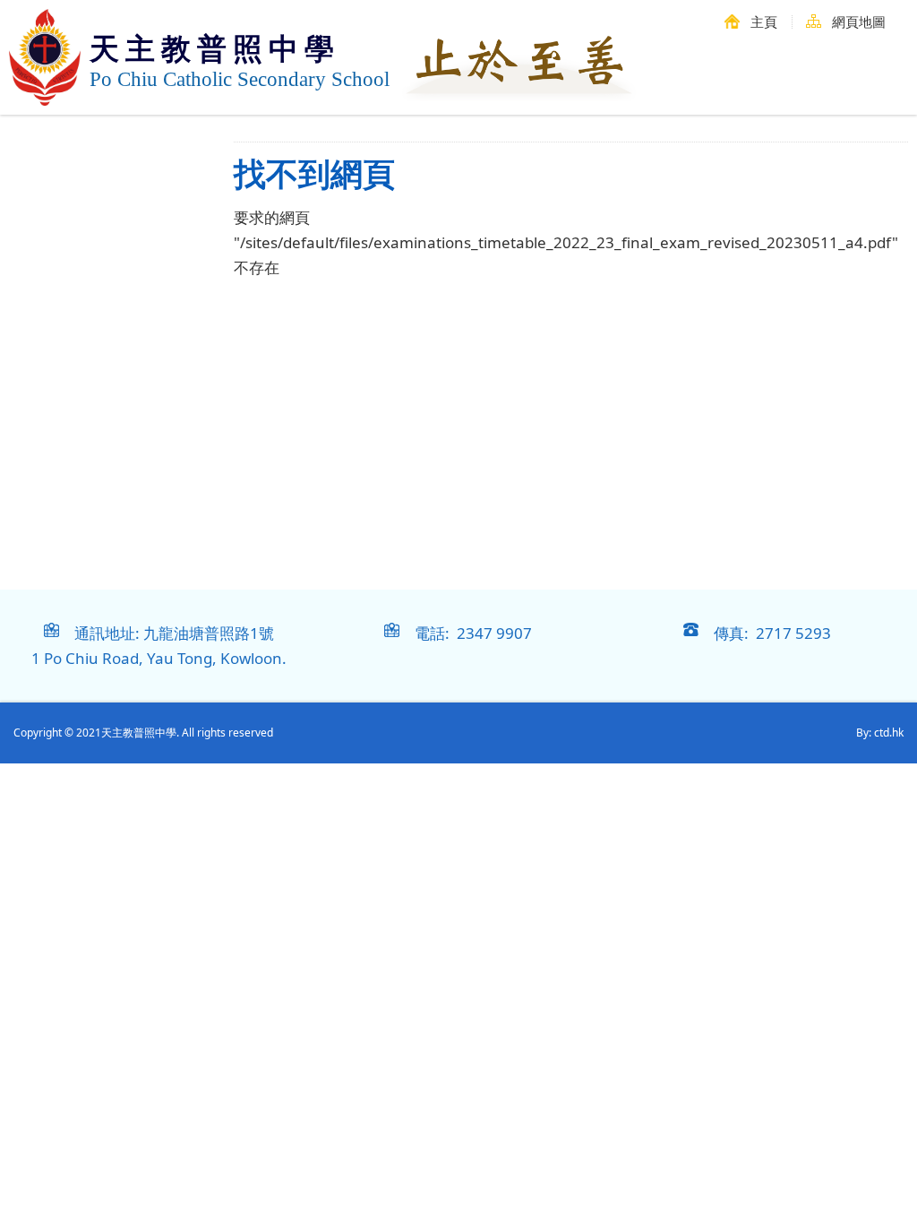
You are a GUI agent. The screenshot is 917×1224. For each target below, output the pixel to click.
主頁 (763, 21)
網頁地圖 (859, 21)
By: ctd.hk (880, 732)
